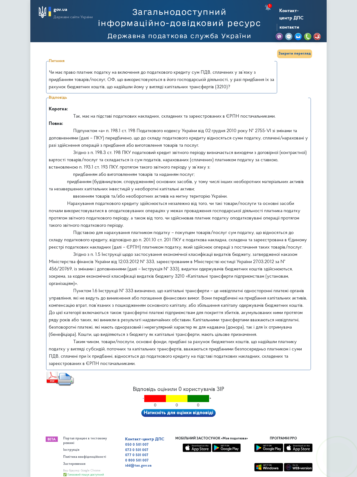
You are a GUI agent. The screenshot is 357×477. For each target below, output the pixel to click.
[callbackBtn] (337, 457)
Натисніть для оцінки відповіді (178, 413)
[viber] (279, 36)
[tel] (307, 36)
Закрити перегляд (294, 54)
